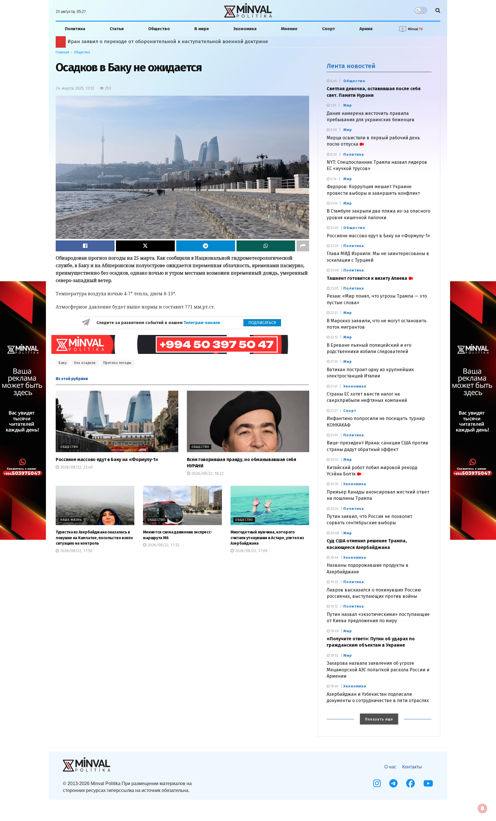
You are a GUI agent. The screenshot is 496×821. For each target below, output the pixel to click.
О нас (390, 766)
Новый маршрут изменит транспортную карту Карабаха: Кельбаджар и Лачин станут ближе (173, 41)
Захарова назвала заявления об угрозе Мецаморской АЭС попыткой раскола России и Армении (378, 669)
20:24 (334, 509)
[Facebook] (410, 783)
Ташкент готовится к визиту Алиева (367, 278)
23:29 (334, 246)
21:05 (334, 435)
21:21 (334, 411)
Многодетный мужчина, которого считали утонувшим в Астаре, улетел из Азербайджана (267, 538)
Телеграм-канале (202, 322)
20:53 (334, 460)
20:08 (334, 533)
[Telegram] (393, 783)
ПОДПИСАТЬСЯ (262, 322)
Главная (62, 52)
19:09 (334, 631)
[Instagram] (377, 783)
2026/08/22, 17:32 (162, 545)
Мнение (289, 28)
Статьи (117, 28)
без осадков (85, 363)
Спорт (328, 28)
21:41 (333, 386)
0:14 (333, 179)
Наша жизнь (71, 520)
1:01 (333, 105)
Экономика (245, 28)
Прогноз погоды (117, 363)
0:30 (333, 155)
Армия (366, 28)
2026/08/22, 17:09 (251, 550)
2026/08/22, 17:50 (75, 550)
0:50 (333, 130)
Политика (75, 28)
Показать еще (379, 719)
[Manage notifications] (482, 808)
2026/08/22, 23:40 (76, 467)
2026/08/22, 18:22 (207, 473)
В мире (201, 28)
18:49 (334, 686)
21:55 (334, 362)
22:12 (334, 337)
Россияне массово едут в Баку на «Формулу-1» (107, 459)
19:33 (334, 582)
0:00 (333, 203)
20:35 (334, 484)
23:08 (334, 270)
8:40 (333, 81)
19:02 (334, 656)
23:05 (334, 288)
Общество (159, 28)
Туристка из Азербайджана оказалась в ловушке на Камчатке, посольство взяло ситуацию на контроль (94, 538)
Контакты (412, 766)
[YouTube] (428, 783)
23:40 (334, 228)
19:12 (334, 606)
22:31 (334, 313)
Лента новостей (351, 66)
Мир (347, 105)
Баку (63, 363)
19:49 (334, 558)
